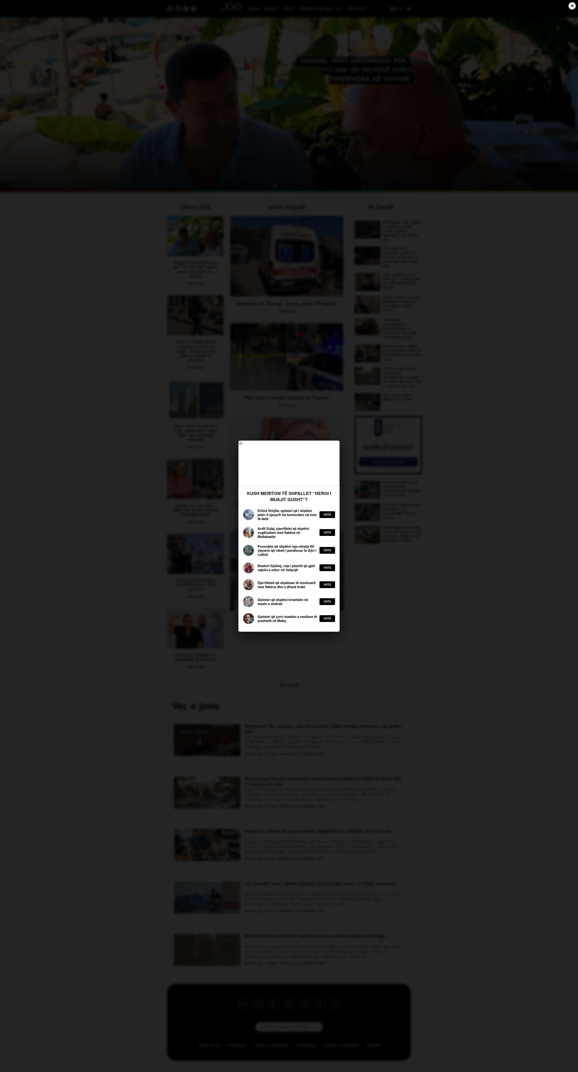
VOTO (327, 514)
